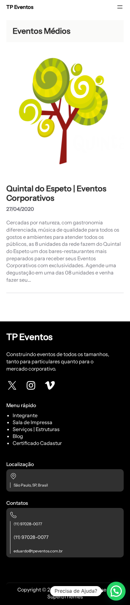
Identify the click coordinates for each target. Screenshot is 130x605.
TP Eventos (19, 7)
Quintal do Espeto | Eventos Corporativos (56, 193)
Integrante (25, 415)
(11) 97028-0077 (28, 523)
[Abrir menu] (120, 7)
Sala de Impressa (32, 422)
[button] (116, 591)
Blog (18, 436)
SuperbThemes (65, 596)
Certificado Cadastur (37, 443)
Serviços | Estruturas (36, 429)
